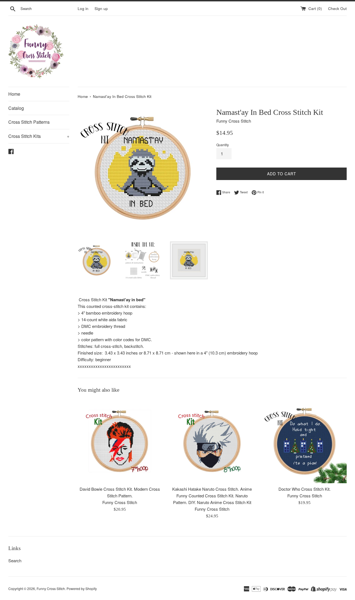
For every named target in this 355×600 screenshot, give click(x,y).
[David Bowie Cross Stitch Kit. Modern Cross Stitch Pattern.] (120, 441)
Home (14, 94)
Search (14, 560)
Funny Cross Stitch (51, 588)
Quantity (222, 144)
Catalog (16, 108)
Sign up (101, 8)
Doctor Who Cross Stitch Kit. (304, 489)
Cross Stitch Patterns (29, 122)
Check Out (337, 8)
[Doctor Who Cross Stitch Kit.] (305, 441)
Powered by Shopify (82, 588)
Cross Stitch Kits (38, 136)
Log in (83, 8)
